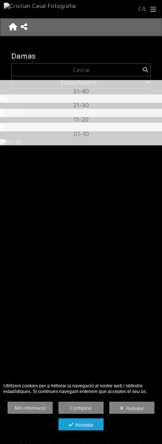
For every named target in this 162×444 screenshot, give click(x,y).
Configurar (81, 408)
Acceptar (83, 425)
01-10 (81, 133)
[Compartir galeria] (24, 27)
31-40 (81, 90)
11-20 (81, 119)
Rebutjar (134, 408)
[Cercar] (145, 69)
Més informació (30, 408)
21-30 (81, 104)
